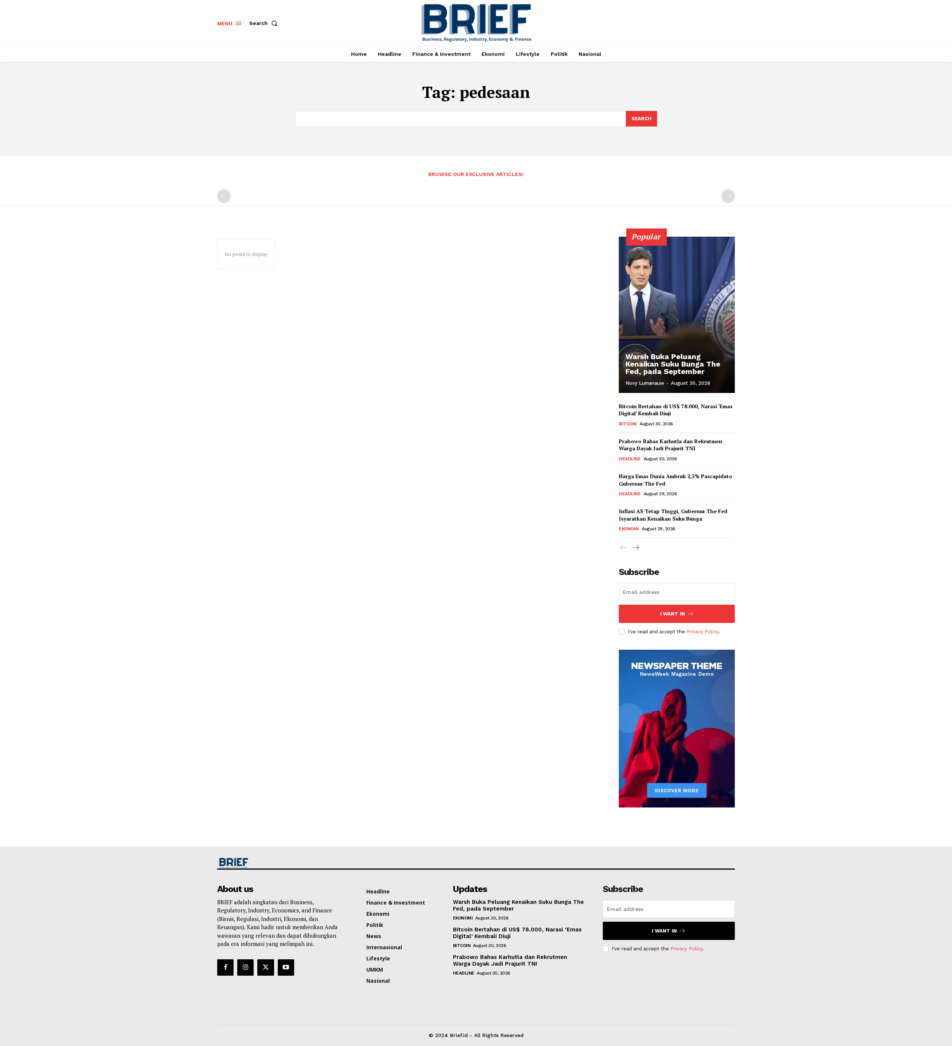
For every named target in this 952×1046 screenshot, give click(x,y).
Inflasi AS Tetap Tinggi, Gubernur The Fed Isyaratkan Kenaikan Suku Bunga (673, 515)
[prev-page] (224, 196)
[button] (264, 23)
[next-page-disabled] (728, 196)
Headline (629, 458)
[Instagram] (245, 967)
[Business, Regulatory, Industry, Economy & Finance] (278, 863)
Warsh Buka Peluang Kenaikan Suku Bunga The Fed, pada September (672, 364)
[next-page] (635, 548)
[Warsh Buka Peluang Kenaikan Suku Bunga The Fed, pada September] (677, 315)
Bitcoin (628, 423)
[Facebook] (225, 967)
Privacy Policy (702, 631)
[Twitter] (265, 967)
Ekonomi (629, 528)
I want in (672, 614)
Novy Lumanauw (644, 383)
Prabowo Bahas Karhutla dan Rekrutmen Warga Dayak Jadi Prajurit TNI (670, 445)
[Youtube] (286, 967)
